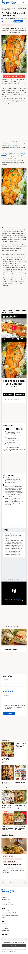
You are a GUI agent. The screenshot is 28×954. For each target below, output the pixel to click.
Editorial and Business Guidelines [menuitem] (9, 915)
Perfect (12, 691)
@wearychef (19, 599)
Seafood (10, 24)
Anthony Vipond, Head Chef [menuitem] (8, 913)
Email (3, 937)
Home (2, 8)
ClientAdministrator (7, 21)
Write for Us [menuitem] (4, 928)
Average (8, 691)
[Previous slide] (2, 882)
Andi (8, 579)
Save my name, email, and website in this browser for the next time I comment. (15, 707)
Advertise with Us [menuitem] (6, 930)
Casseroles (18, 858)
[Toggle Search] (23, 2)
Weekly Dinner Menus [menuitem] (7, 904)
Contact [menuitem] (3, 917)
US (7, 429)
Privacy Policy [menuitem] (5, 951)
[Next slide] (25, 882)
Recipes (8, 8)
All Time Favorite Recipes (9, 861)
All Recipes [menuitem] (4, 897)
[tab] (10, 882)
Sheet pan (23, 246)
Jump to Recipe (17, 21)
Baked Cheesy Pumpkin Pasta (12, 864)
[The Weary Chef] (8, 2)
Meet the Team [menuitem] (5, 910)
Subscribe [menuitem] (4, 923)
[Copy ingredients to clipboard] (15, 425)
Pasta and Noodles (8, 858)
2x (19, 429)
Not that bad (6, 691)
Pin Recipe (21, 394)
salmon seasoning (17, 147)
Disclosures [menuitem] (4, 926)
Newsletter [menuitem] (13, 951)
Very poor (4, 691)
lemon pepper (12, 145)
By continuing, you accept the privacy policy (14, 942)
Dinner (13, 8)
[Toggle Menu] (26, 2)
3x (22, 429)
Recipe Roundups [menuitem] (6, 902)
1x (16, 429)
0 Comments (6, 18)
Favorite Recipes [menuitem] (5, 899)
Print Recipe (9, 394)
